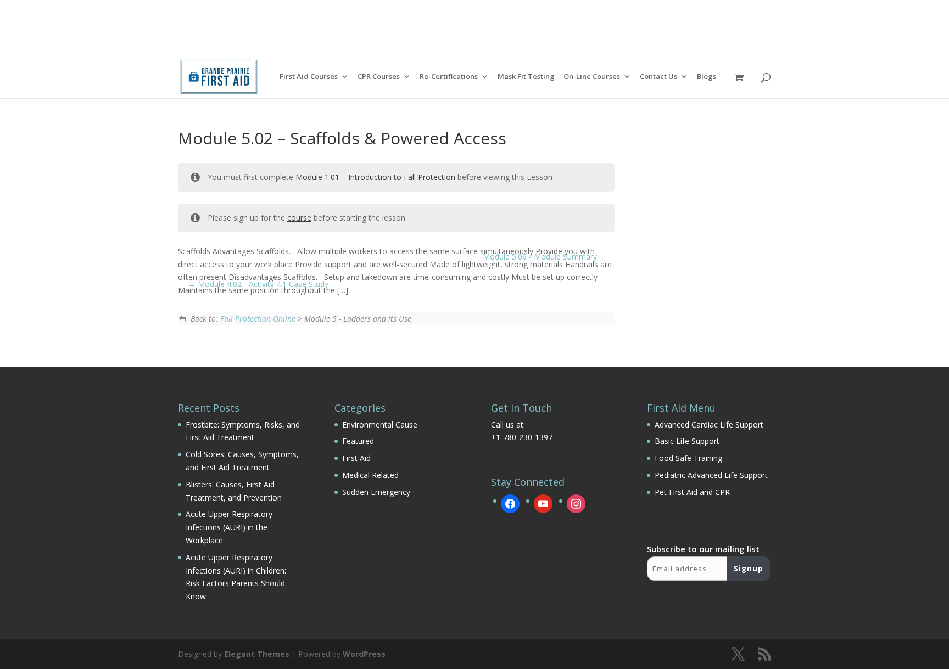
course (299, 217)
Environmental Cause (379, 424)
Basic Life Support (687, 441)
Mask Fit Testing (526, 77)
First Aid (356, 458)
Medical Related (370, 475)
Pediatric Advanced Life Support (711, 475)
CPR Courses (379, 77)
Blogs (706, 77)
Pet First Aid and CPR (692, 492)
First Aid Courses (309, 77)
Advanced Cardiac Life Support (709, 424)
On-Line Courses (591, 77)
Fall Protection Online (257, 318)
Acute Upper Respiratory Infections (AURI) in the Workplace (229, 527)
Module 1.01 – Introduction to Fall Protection (375, 177)
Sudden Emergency (376, 492)
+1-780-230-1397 (521, 437)
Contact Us (658, 77)
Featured (358, 441)
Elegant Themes (256, 654)
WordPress (364, 654)
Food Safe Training (688, 458)
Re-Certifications (449, 77)
